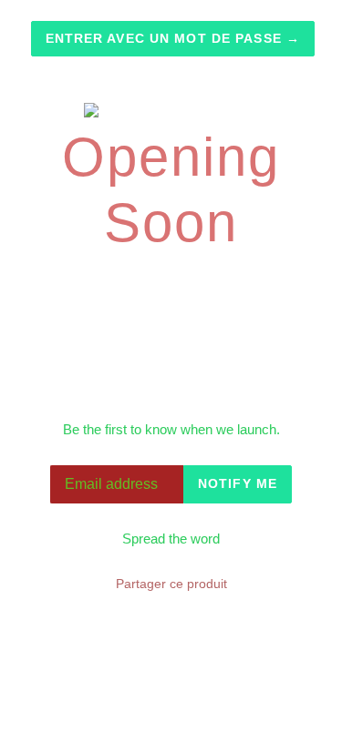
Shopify (262, 706)
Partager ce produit (171, 583)
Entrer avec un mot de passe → (173, 38)
